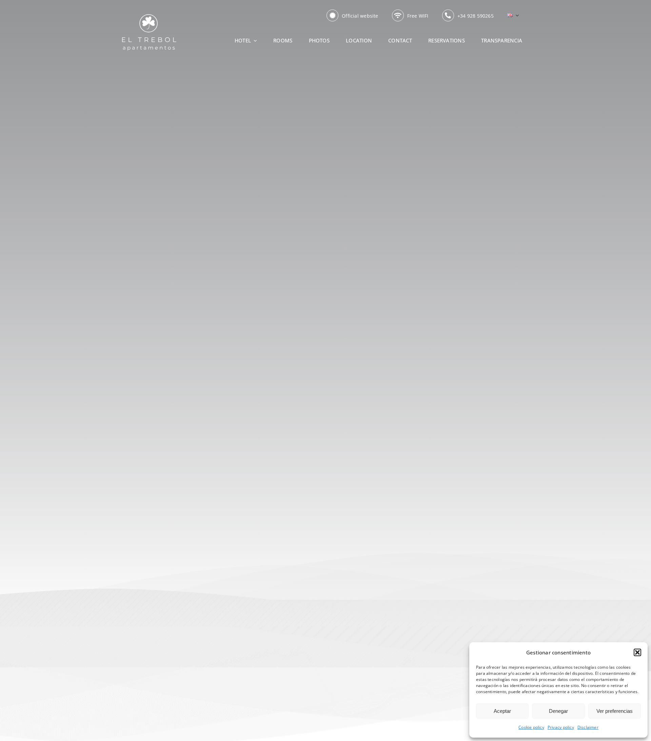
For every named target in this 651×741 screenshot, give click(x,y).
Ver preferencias (614, 711)
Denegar (558, 711)
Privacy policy (561, 727)
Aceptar (502, 711)
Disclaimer (587, 727)
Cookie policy (531, 727)
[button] (637, 652)
